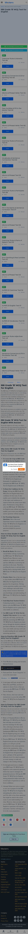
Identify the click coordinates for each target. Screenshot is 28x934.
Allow (21, 469)
